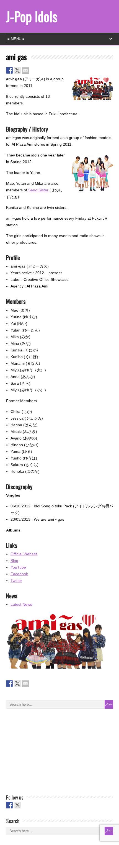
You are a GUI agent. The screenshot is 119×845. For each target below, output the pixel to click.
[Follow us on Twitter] (17, 805)
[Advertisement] (47, 750)
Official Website (24, 554)
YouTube (18, 567)
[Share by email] (25, 70)
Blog (14, 560)
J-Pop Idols (31, 16)
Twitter (16, 580)
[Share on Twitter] (17, 70)
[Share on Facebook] (9, 70)
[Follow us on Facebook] (9, 805)
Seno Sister (38, 190)
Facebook (19, 574)
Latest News (21, 604)
